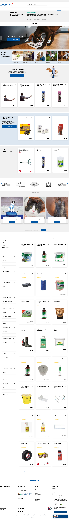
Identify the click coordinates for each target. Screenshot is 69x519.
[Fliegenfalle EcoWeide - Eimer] (27, 398)
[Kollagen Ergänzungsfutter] (43, 129)
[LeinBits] (59, 303)
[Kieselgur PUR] (59, 246)
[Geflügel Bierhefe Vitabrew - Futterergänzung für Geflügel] (27, 256)
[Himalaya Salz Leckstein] (60, 285)
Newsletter (36, 493)
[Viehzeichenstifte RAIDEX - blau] (43, 96)
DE (67, 0)
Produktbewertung (38, 494)
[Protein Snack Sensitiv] (60, 129)
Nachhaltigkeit (37, 499)
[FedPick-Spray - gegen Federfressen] (60, 370)
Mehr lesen (12, 221)
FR (66, 0)
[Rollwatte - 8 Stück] (42, 388)
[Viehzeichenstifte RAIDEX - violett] (59, 96)
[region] (34, 96)
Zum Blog (43, 230)
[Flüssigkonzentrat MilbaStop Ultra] (60, 455)
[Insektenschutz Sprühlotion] (27, 427)
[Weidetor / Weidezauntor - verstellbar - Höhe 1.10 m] (60, 427)
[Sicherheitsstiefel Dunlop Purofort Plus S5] (27, 342)
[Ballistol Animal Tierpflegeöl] (43, 427)
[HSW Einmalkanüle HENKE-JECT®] (60, 398)
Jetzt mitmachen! (60, 511)
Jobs (36, 498)
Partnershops (37, 492)
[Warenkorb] (67, 4)
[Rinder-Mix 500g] (24, 118)
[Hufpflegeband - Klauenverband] (27, 455)
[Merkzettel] (62, 4)
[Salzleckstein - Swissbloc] (43, 370)
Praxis (3, 242)
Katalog (36, 495)
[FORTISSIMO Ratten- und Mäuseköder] (27, 313)
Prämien (36, 500)
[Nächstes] (68, 38)
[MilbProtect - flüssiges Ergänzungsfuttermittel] (27, 370)
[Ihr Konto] (65, 4)
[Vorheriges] (1, 38)
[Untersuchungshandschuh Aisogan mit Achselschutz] (26, 96)
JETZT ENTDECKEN (17, 75)
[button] (1, 184)
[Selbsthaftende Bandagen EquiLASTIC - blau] (43, 285)
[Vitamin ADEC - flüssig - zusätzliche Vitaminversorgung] (43, 313)
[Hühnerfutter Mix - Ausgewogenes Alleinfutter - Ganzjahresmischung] (43, 342)
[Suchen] (45, 4)
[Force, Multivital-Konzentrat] (43, 455)
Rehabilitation (4, 245)
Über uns (36, 489)
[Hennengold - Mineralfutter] (43, 256)
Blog (35, 490)
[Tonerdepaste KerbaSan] (60, 162)
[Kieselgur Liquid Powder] (60, 342)
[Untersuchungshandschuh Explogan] (9, 96)
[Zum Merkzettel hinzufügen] (15, 85)
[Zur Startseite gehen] (6, 4)
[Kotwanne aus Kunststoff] (27, 285)
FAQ (35, 488)
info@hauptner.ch (31, 18)
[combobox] (35, 4)
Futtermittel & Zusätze (5, 247)
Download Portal (37, 501)
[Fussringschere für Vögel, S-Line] (25, 162)
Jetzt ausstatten (9, 126)
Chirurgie (3, 244)
